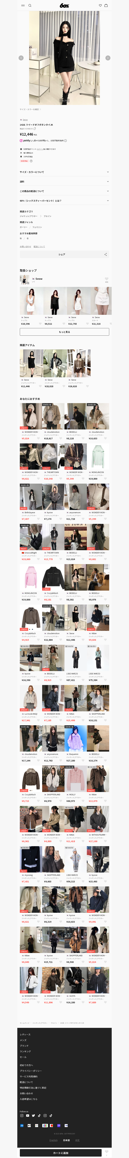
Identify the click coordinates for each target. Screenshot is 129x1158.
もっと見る (64, 331)
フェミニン (37, 227)
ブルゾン (47, 216)
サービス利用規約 (28, 1076)
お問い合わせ (25, 246)
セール (23, 1057)
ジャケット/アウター (28, 216)
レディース (25, 1034)
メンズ (23, 1040)
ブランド (24, 1045)
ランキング (25, 1051)
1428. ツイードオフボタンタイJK (72, 1023)
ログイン (40, 149)
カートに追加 (60, 1153)
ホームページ (24, 1023)
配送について (39, 246)
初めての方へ (26, 1065)
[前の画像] (21, 57)
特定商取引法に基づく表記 (33, 1087)
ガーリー (23, 227)
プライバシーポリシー (31, 1070)
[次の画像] (107, 57)
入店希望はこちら (28, 1099)
